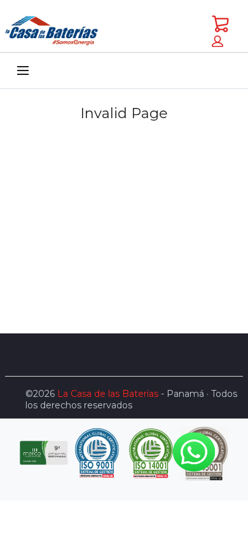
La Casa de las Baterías (107, 393)
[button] (217, 41)
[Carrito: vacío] (220, 23)
